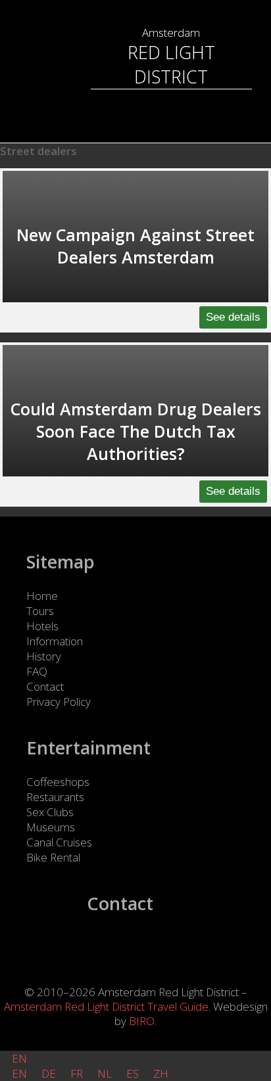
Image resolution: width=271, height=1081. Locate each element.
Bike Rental (53, 857)
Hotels (42, 625)
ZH (160, 1073)
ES (133, 1073)
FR (78, 1073)
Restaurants (55, 796)
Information (54, 641)
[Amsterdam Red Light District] (135, 6)
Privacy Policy (58, 701)
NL (105, 1073)
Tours (40, 610)
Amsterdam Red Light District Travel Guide (106, 1006)
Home (42, 595)
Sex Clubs (50, 811)
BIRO (142, 1020)
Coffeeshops (57, 781)
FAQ (36, 671)
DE (50, 1073)
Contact (45, 686)
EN (19, 1058)
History (43, 656)
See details (233, 317)
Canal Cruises (59, 842)
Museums (50, 827)
